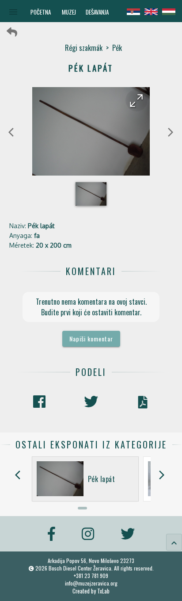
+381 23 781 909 (91, 575)
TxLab (103, 591)
